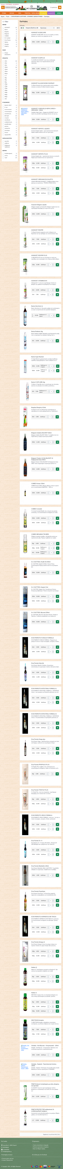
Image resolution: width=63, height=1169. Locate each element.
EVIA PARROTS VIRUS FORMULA (41, 815)
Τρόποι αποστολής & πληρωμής (40, 1145)
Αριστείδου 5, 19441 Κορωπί (10, 1145)
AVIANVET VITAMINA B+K (39, 280)
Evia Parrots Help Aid (37, 663)
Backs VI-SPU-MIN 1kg (38, 382)
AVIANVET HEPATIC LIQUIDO (40, 128)
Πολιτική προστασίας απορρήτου (41, 1147)
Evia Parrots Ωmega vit (38, 942)
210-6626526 (6, 1149)
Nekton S (34, 992)
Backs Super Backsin (37, 357)
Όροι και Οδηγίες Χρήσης (39, 1148)
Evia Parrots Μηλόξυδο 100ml (40, 866)
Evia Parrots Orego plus (38, 739)
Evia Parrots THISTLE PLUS (39, 790)
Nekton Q (34, 967)
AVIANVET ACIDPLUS (38, 58)
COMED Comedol (36, 509)
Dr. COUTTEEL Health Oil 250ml (40, 562)
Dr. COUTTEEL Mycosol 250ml (40, 612)
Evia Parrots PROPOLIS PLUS (40, 764)
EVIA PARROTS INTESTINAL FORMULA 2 (44, 714)
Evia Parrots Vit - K (36, 840)
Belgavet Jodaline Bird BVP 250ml (41, 433)
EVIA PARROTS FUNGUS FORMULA (42, 638)
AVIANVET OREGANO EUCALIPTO (42, 179)
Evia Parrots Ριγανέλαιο (38, 891)
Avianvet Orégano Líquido (39, 204)
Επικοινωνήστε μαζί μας (8, 1158)
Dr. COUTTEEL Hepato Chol (39, 587)
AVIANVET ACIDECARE (38, 32)
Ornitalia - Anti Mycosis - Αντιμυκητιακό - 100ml (45, 1045)
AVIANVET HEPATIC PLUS (39, 154)
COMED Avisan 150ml (37, 483)
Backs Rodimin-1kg (37, 331)
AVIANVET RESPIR (37, 230)
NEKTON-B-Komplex (37, 1020)
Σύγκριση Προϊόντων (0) (32, 27)
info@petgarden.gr (7, 1151)
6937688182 (6, 1147)
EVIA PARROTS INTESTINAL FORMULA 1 (44, 688)
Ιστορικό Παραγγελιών (7, 1160)
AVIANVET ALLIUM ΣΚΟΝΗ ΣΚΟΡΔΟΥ (42, 83)
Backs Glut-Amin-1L (37, 306)
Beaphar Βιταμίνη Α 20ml (38, 407)
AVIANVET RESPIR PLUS (39, 255)
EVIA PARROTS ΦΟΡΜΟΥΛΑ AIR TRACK (43, 916)
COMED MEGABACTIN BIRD (40, 534)
